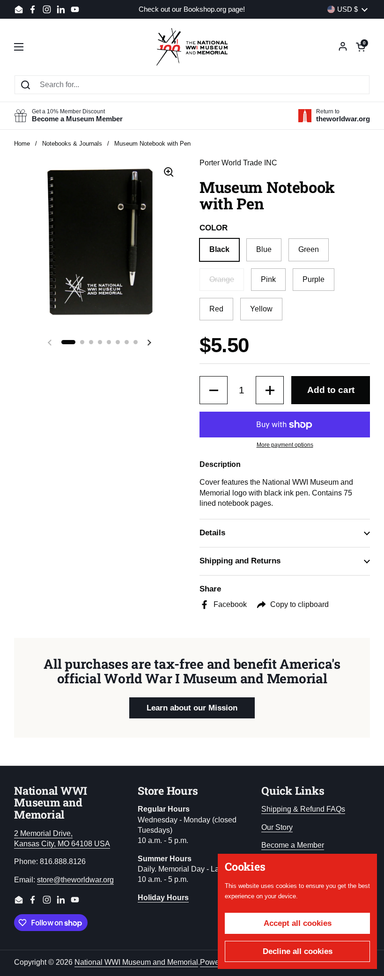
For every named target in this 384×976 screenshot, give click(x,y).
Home (22, 143)
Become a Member (292, 845)
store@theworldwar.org (75, 880)
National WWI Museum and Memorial (136, 962)
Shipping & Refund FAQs (303, 809)
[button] (360, 46)
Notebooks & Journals (72, 143)
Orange (221, 279)
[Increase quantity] (270, 390)
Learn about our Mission (192, 707)
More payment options (285, 445)
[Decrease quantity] (213, 390)
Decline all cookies (297, 951)
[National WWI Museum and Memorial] (192, 47)
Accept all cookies (298, 923)
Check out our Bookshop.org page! (192, 9)
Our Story (277, 827)
